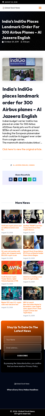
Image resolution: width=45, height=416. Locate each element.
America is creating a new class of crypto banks (32, 278)
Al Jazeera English (20, 165)
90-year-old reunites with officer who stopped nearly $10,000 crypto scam (11, 253)
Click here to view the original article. (22, 149)
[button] (40, 8)
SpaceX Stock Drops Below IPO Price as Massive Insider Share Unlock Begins (33, 253)
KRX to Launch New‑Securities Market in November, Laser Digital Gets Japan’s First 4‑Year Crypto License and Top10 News (32, 307)
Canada (32, 165)
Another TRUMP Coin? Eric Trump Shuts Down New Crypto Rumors (32, 228)
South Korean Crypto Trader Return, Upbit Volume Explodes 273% (9, 279)
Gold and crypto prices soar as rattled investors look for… (11, 228)
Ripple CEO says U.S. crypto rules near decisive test (11, 303)
